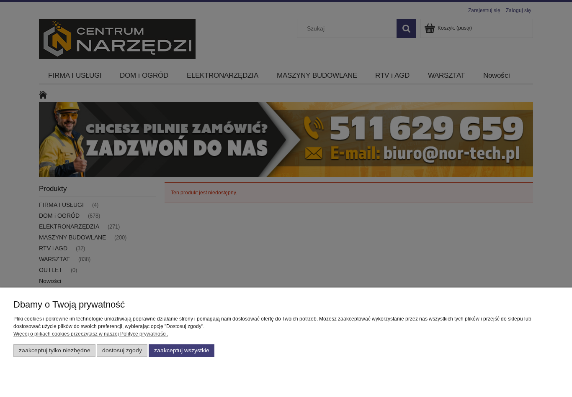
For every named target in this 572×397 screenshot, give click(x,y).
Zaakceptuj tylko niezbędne (54, 350)
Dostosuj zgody (122, 350)
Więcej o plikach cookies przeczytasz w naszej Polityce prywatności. (90, 334)
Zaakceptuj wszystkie (181, 350)
